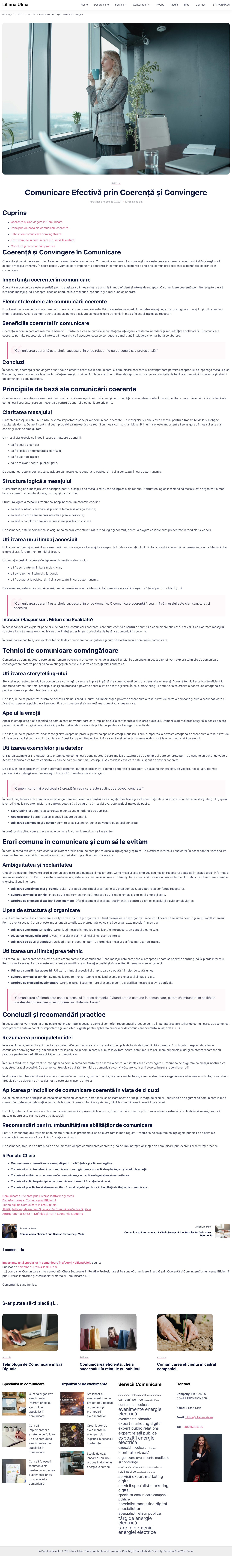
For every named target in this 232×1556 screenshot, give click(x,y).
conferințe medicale (133, 1405)
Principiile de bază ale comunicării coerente (39, 228)
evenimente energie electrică (139, 1411)
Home (84, 4)
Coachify (157, 1551)
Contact (200, 4)
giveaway (152, 1448)
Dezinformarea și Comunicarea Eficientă (29, 1200)
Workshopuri (140, 4)
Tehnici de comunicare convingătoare (36, 234)
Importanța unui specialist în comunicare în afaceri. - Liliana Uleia (46, 1262)
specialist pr (129, 1508)
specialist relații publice (139, 1513)
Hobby (160, 4)
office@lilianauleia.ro (199, 1417)
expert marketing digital (140, 1423)
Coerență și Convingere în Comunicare (36, 222)
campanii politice (130, 1399)
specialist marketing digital (142, 1504)
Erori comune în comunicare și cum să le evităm (42, 240)
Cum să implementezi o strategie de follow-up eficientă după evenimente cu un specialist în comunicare (42, 1439)
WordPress (186, 1551)
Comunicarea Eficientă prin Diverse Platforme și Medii (38, 1196)
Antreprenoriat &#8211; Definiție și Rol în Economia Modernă (42, 1213)
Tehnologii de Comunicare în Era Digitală (29, 1204)
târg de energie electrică (135, 1520)
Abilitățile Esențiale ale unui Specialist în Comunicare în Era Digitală (46, 1209)
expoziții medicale (132, 1447)
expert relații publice (137, 1433)
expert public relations (138, 1428)
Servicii (119, 4)
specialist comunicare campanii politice (142, 1497)
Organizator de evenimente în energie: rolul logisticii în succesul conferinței (100, 1434)
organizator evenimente (130, 1467)
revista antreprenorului (146, 1472)
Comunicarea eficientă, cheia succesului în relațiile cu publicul (110, 1366)
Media (174, 4)
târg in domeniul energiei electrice (137, 1530)
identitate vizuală (133, 1452)
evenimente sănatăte (134, 1419)
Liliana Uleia (15, 4)
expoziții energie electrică (136, 1440)
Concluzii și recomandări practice (33, 246)
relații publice (127, 1471)
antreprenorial (139, 1395)
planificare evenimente (152, 1467)
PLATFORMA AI (220, 4)
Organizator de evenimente (83, 1384)
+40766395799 (192, 1426)
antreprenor (124, 1395)
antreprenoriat (154, 1395)
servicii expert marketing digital (140, 1478)
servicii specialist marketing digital (143, 1488)
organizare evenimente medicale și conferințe (143, 1460)
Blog (186, 4)
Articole (116, 183)
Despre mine (101, 4)
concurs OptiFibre (151, 1400)
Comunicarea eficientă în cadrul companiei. (186, 1366)
